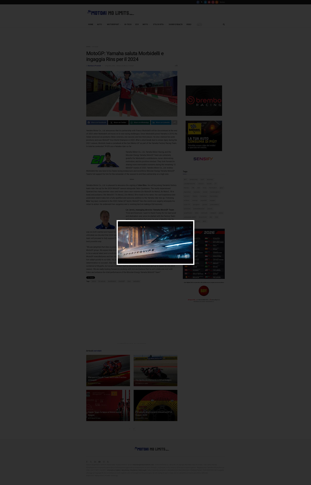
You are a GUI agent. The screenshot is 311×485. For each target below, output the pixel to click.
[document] (155, 242)
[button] (191, 223)
